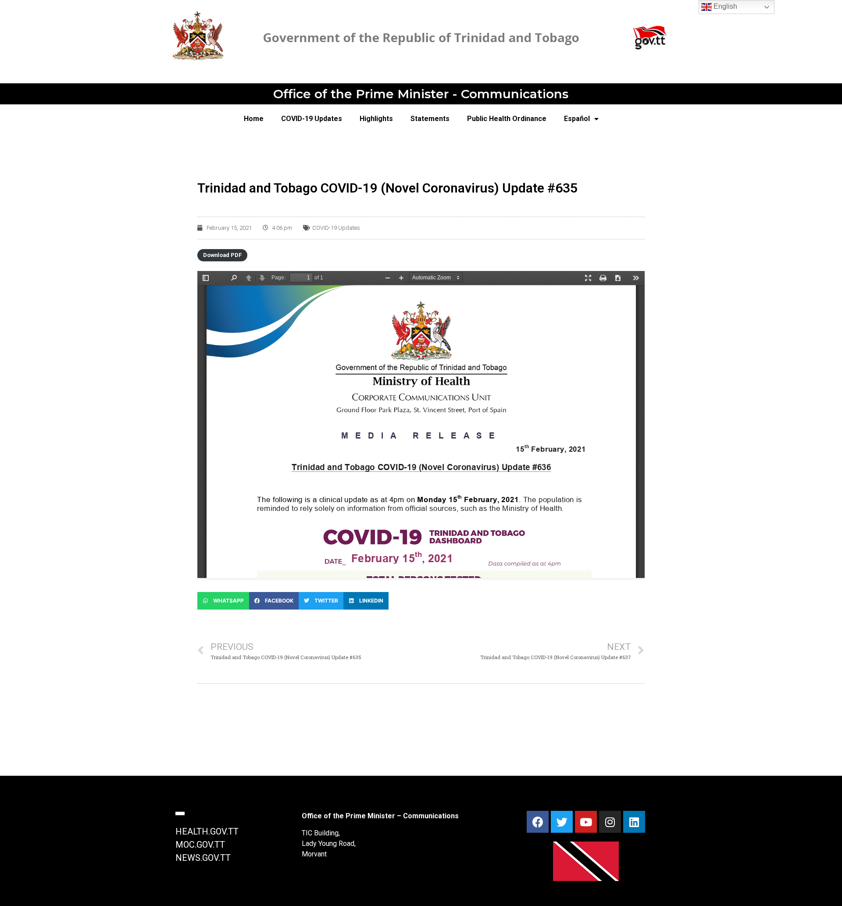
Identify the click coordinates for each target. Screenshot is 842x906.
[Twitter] (562, 822)
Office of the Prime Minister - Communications (420, 93)
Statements (430, 118)
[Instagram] (610, 822)
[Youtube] (586, 822)
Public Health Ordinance (506, 118)
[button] (223, 601)
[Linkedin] (634, 822)
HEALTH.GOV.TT (207, 831)
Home (254, 118)
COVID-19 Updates (311, 118)
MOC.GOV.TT (200, 844)
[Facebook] (538, 822)
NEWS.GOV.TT (203, 857)
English (724, 6)
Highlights (376, 118)
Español (577, 118)
